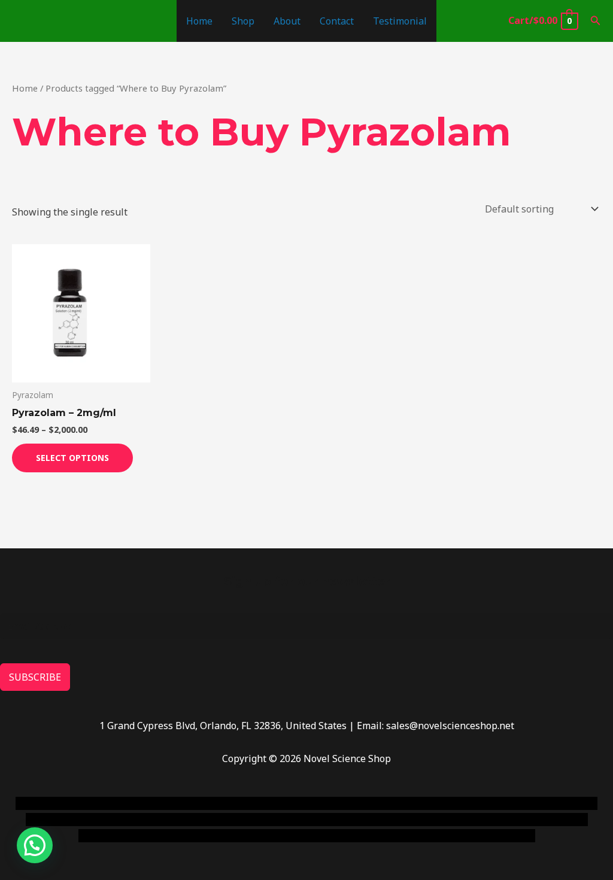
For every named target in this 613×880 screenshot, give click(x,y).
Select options (72, 457)
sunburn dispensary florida (377, 819)
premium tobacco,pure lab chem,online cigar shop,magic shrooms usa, (377, 835)
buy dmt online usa (137, 819)
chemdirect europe (147, 803)
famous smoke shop (236, 803)
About (287, 21)
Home (199, 21)
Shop (243, 21)
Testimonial (400, 21)
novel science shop (58, 803)
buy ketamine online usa (339, 803)
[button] (595, 21)
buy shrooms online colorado (249, 819)
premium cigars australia (160, 835)
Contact (337, 21)
